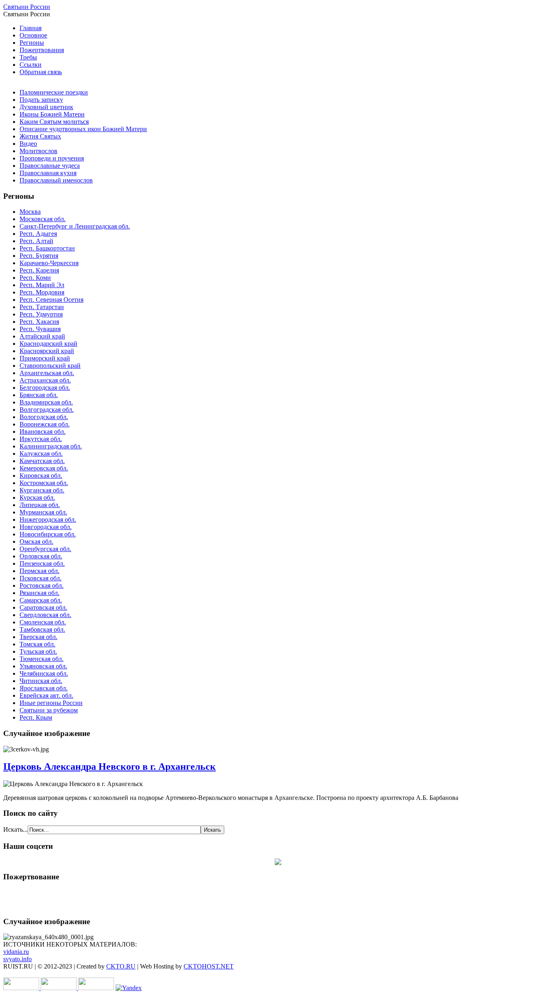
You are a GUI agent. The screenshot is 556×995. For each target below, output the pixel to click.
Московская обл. (43, 218)
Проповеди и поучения (52, 158)
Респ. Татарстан (42, 306)
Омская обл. (36, 541)
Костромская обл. (44, 482)
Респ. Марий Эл (42, 284)
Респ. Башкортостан (47, 248)
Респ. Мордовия (42, 292)
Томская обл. (37, 644)
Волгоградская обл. (47, 409)
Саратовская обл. (43, 607)
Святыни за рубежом (49, 710)
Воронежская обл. (45, 424)
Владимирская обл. (46, 402)
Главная (31, 27)
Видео (28, 143)
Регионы (32, 42)
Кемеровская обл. (44, 468)
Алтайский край (42, 336)
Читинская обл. (41, 680)
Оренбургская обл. (45, 548)
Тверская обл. (38, 636)
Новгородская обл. (46, 526)
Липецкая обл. (40, 504)
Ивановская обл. (43, 431)
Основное (33, 35)
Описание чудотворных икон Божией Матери (83, 128)
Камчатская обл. (42, 460)
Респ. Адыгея (38, 233)
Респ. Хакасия (39, 321)
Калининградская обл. (51, 446)
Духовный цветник (46, 106)
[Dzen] (278, 862)
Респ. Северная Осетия (51, 299)
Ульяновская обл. (43, 666)
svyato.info (17, 958)
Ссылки (31, 64)
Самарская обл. (41, 600)
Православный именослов (56, 180)
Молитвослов (38, 150)
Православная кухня (48, 172)
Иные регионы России (51, 702)
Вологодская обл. (44, 416)
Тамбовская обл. (42, 629)
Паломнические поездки (54, 92)
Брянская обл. (39, 394)
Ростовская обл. (41, 585)
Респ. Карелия (39, 270)
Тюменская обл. (41, 658)
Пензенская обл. (42, 563)
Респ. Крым (36, 717)
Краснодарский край (48, 343)
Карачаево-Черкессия (49, 262)
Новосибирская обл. (48, 534)
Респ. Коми (35, 277)
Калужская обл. (41, 453)
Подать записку (41, 99)
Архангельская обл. (47, 372)
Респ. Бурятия (39, 255)
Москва (30, 211)
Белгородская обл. (45, 387)
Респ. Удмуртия (41, 314)
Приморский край (45, 358)
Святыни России (26, 6)
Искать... (15, 829)
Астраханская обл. (45, 380)
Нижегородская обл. (48, 519)
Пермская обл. (39, 570)
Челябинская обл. (44, 673)
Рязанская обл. (39, 592)
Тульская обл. (38, 651)
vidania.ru (16, 951)
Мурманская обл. (43, 512)
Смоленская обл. (43, 622)
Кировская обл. (41, 475)
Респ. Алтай (36, 240)
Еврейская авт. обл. (46, 695)
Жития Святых (40, 136)
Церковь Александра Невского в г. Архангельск (109, 766)
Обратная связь (41, 71)
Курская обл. (37, 497)
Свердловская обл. (45, 614)
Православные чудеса (50, 165)
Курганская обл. (42, 490)
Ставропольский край (50, 365)
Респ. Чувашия (40, 328)
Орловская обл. (41, 556)
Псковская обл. (40, 578)
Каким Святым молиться (54, 121)
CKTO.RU (121, 966)
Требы (28, 57)
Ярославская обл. (44, 688)
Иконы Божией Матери (52, 114)
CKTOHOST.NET (209, 966)
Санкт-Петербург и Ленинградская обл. (75, 226)
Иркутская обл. (41, 438)
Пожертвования (42, 49)
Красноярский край (47, 350)
